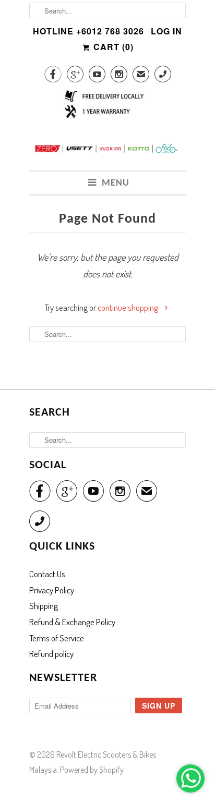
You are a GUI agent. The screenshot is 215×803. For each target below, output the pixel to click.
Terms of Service (56, 637)
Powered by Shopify (92, 769)
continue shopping (129, 307)
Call (162, 76)
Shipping (43, 605)
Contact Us (47, 573)
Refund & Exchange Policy (72, 621)
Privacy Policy (51, 590)
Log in (166, 31)
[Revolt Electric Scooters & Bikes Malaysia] (107, 151)
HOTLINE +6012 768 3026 (88, 31)
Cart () (112, 47)
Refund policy (51, 653)
